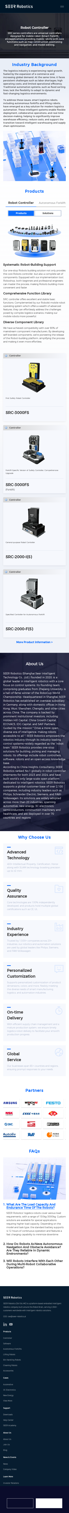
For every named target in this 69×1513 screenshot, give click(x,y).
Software (7, 1343)
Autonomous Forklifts (12, 1349)
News (5, 1464)
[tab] (34, 1206)
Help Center (8, 1420)
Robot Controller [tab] (21, 203)
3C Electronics (9, 1390)
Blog (5, 1450)
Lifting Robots (9, 1354)
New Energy (8, 1395)
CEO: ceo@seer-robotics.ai (14, 1316)
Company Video (10, 1469)
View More (7, 1400)
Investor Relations (11, 1483)
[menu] (60, 6)
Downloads (8, 1414)
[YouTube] (11, 1324)
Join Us (6, 1444)
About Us (7, 1439)
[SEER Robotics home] (34, 1298)
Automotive (8, 1384)
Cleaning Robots (10, 1365)
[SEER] (19, 6)
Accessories (8, 1370)
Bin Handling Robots (12, 1360)
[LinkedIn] (5, 1324)
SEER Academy (9, 1425)
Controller (7, 1338)
